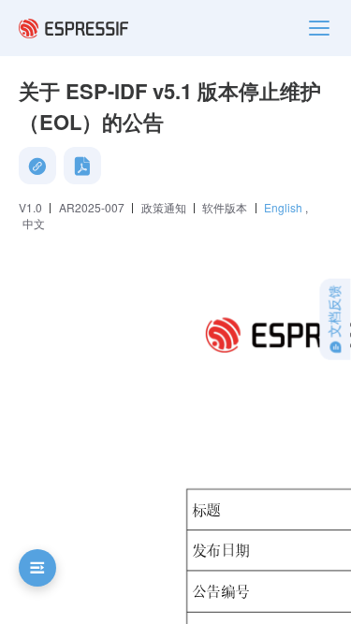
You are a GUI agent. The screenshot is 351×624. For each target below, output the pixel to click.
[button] (37, 568)
